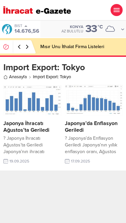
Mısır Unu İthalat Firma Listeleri (72, 46)
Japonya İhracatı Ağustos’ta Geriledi (26, 126)
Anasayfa (18, 77)
